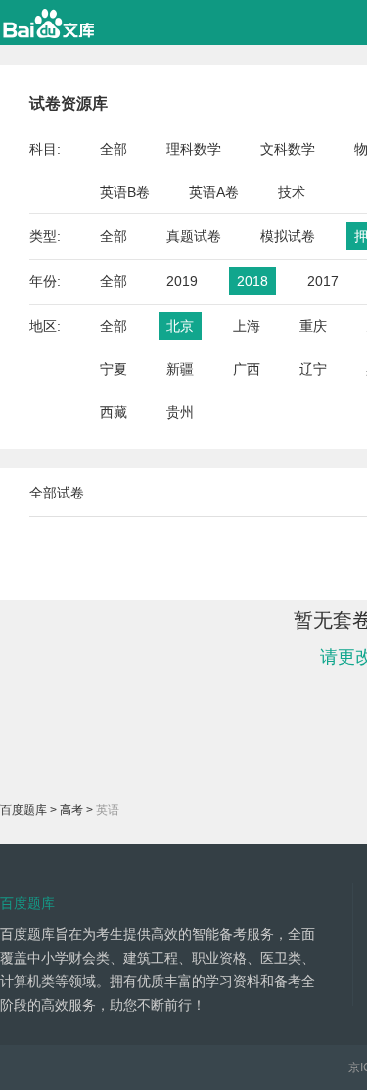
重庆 (313, 326)
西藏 (113, 412)
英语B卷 (125, 192)
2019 (182, 281)
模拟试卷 (287, 236)
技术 (291, 192)
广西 (246, 369)
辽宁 (313, 369)
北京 (180, 326)
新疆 (180, 369)
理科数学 (193, 149)
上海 (246, 326)
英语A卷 (214, 192)
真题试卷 (193, 236)
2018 (252, 281)
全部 (113, 149)
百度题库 (23, 810)
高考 (71, 810)
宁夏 (113, 369)
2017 (323, 281)
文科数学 (287, 149)
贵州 (180, 412)
